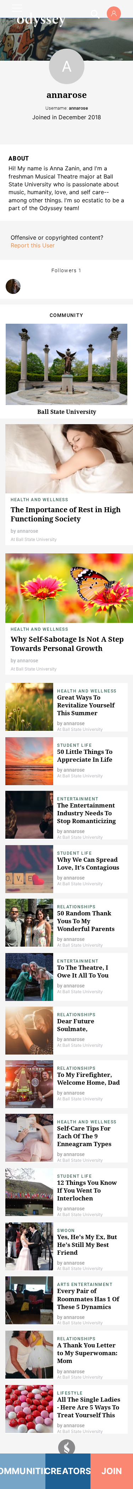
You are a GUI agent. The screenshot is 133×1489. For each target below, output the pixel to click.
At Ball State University (34, 539)
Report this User (33, 245)
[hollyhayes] (13, 286)
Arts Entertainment (84, 1284)
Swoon (66, 1230)
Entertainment (78, 798)
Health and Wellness (39, 499)
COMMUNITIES (22, 1471)
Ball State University (66, 412)
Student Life (74, 745)
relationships (76, 1014)
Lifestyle (70, 1393)
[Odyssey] (41, 19)
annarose (27, 531)
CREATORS (68, 1471)
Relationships (76, 906)
